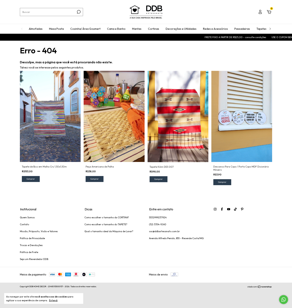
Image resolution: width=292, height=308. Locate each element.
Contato (24, 224)
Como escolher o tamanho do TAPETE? (105, 224)
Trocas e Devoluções (31, 245)
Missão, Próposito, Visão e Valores (39, 231)
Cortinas (153, 29)
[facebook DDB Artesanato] (221, 209)
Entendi (53, 300)
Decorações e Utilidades (181, 29)
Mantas (136, 29)
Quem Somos (27, 217)
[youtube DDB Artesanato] (228, 209)
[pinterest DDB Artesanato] (242, 209)
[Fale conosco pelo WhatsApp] (283, 299)
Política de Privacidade (32, 238)
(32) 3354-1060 (157, 224)
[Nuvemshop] (259, 287)
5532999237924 (158, 217)
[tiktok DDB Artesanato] (235, 209)
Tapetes (261, 29)
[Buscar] (78, 12)
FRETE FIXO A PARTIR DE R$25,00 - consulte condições (224, 37)
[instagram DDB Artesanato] (215, 209)
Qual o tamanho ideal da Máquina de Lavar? (108, 231)
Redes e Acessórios (215, 29)
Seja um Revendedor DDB (34, 259)
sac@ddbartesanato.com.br (164, 231)
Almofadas (36, 29)
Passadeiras (242, 29)
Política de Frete (29, 252)
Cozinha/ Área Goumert (85, 29)
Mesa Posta (56, 29)
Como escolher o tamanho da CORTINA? (106, 217)
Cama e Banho (116, 29)
